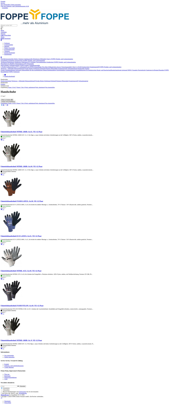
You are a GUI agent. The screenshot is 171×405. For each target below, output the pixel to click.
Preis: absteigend (40, 87)
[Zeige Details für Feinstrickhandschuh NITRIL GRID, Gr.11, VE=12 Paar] (11, 128)
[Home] (5, 75)
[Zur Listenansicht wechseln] (6, 105)
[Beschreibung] (3, 140)
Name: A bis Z (12, 87)
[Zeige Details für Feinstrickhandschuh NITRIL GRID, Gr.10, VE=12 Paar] (11, 163)
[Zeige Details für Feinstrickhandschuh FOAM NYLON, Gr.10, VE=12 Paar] (12, 302)
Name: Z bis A (21, 87)
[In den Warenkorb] (2, 140)
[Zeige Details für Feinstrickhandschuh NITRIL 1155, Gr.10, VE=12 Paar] (11, 267)
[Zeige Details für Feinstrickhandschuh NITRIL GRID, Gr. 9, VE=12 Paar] (11, 337)
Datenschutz (22, 391)
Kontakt (3, 1)
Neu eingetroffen (50, 87)
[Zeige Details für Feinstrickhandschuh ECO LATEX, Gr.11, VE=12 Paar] (11, 232)
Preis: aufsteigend (30, 87)
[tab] (7, 401)
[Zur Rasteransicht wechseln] (3, 105)
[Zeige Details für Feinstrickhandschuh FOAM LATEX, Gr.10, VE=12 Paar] (12, 198)
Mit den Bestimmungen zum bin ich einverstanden (20, 391)
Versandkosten (23, 393)
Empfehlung (4, 103)
